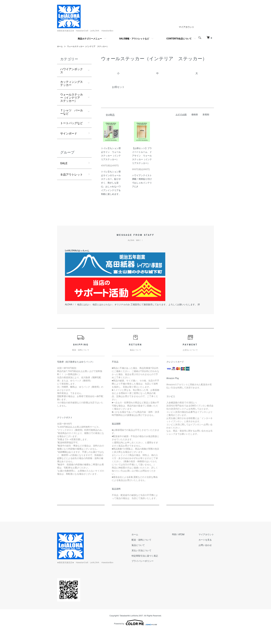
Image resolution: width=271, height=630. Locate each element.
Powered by (119, 623)
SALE (63, 163)
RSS (174, 534)
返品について (138, 545)
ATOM (181, 534)
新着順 (206, 114)
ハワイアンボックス (71, 70)
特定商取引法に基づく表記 (145, 555)
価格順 (194, 114)
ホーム (60, 46)
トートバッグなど (71, 123)
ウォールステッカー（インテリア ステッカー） (88, 46)
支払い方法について (141, 550)
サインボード (68, 133)
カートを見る (205, 539)
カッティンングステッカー (71, 83)
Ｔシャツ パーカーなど (71, 111)
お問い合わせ (205, 545)
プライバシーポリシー (143, 560)
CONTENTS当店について (179, 38)
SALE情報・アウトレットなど (134, 38)
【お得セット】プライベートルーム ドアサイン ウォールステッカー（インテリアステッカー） (142, 156)
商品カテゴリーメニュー (90, 38)
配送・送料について (141, 539)
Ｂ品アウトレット (71, 174)
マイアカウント (186, 26)
